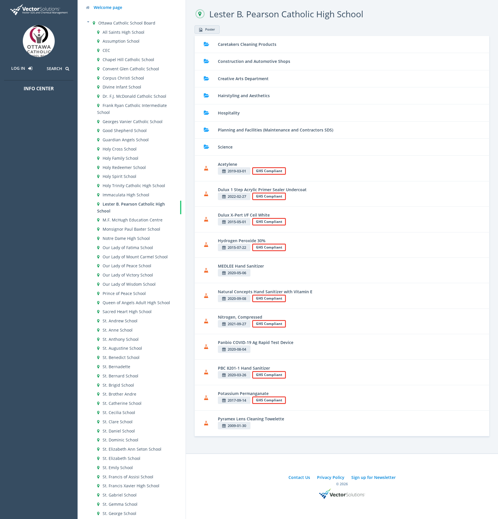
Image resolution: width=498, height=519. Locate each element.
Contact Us (299, 477)
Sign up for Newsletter (373, 477)
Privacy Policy (330, 477)
